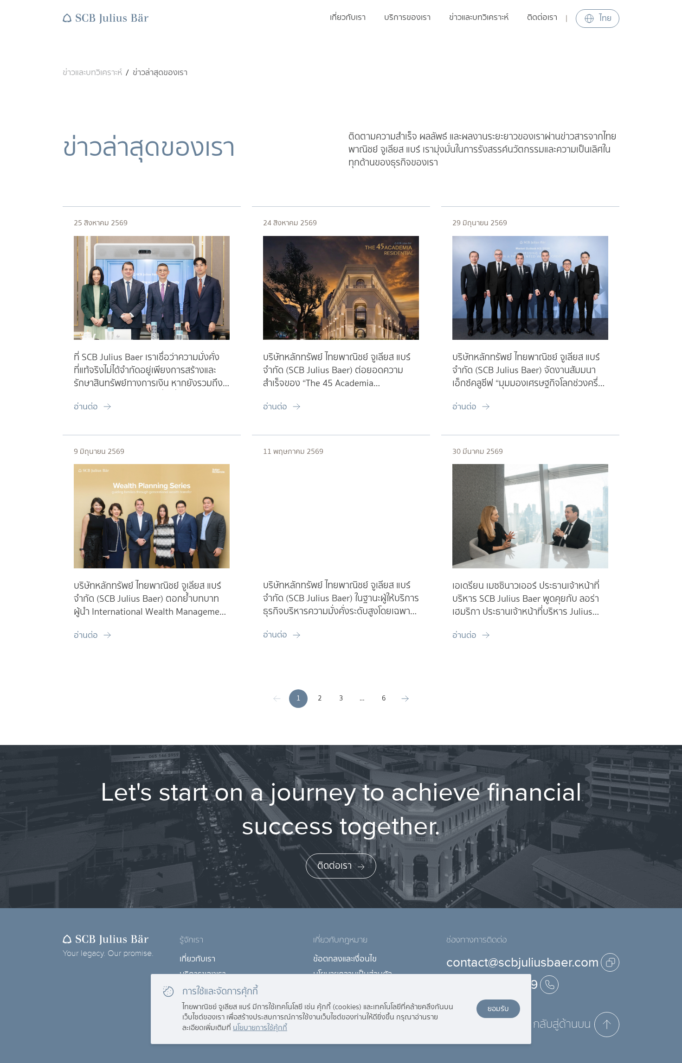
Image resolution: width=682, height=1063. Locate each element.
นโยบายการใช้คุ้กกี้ (260, 1027)
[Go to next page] (405, 698)
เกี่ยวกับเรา (348, 17)
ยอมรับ (498, 1008)
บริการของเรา (407, 17)
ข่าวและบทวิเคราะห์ (478, 17)
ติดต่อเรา (542, 17)
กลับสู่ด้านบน (562, 1024)
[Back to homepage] (106, 18)
